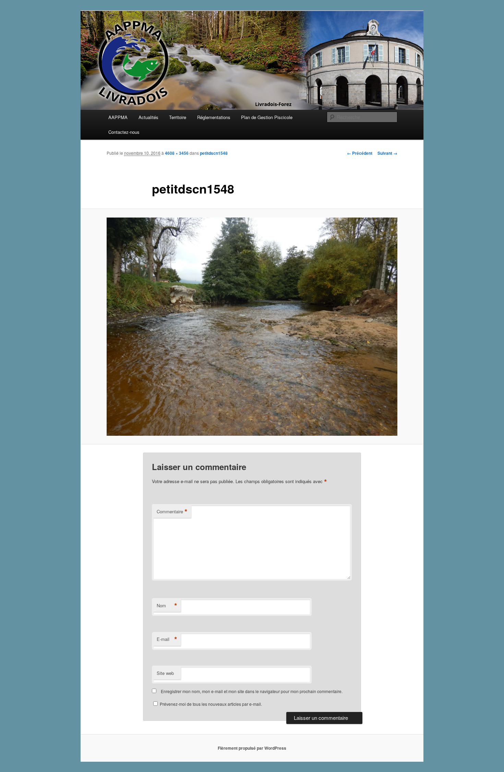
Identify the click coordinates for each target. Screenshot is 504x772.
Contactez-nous (124, 132)
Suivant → (387, 153)
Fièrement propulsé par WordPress (252, 748)
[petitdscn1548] (252, 327)
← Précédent (359, 153)
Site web (165, 673)
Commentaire (172, 511)
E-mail (167, 639)
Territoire (177, 117)
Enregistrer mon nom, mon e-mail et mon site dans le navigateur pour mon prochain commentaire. (252, 691)
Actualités (148, 117)
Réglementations (213, 117)
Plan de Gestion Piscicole (266, 117)
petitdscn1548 (214, 153)
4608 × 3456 (177, 153)
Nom (167, 605)
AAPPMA (118, 117)
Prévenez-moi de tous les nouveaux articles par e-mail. (211, 704)
